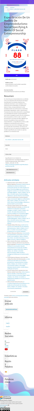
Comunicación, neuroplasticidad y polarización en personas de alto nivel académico (18, 234)
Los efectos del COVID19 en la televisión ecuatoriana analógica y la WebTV (18, 208)
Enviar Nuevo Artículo (11, 309)
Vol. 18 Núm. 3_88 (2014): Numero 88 (16, 9)
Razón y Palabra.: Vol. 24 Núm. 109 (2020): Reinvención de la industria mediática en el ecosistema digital (18, 212)
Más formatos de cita (11, 169)
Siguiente (26, 291)
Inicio (6, 7)
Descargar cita (10, 172)
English (8, 323)
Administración (4, 405)
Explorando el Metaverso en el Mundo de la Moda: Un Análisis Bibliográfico (17, 216)
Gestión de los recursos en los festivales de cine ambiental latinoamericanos (18, 226)
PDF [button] (17, 75)
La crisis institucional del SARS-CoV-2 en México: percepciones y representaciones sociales (18, 260)
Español (8, 326)
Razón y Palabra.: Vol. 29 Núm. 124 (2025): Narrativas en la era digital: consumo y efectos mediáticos (18, 238)
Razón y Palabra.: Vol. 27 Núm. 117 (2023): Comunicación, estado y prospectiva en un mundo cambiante (17, 229)
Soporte (2, 407)
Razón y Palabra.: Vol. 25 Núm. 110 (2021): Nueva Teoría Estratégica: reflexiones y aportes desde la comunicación (18, 194)
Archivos (12, 7)
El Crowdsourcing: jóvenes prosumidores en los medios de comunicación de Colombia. (18, 283)
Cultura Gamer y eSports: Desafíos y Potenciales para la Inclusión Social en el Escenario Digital (18, 273)
